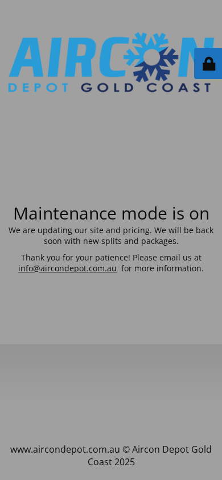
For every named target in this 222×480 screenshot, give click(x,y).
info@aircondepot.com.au (67, 268)
